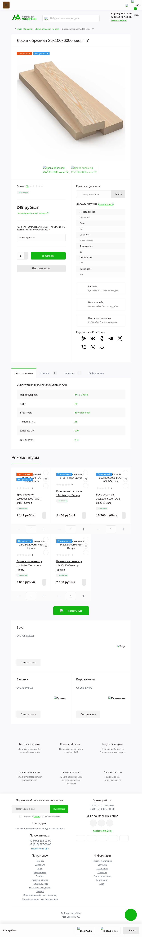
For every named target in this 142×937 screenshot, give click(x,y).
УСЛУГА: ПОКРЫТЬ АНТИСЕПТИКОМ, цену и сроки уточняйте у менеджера (41, 228)
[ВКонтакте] (93, 338)
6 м (76, 439)
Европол (40, 876)
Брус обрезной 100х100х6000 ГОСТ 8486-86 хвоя (28, 498)
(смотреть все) (106, 204)
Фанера (40, 891)
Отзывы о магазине (102, 861)
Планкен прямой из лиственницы (39, 895)
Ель (76, 394)
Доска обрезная (24, 29)
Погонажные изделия (40, 887)
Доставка (102, 865)
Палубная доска (40, 884)
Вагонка (40, 861)
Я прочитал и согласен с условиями (42, 816)
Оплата (37, 816)
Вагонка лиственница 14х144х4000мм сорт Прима (29, 565)
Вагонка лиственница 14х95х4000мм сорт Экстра (69, 565)
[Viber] (84, 347)
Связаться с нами (102, 876)
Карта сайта (102, 880)
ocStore (77, 913)
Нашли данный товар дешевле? (32, 213)
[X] (120, 338)
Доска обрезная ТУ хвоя (47, 29)
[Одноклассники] (102, 338)
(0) (27, 186)
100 (76, 430)
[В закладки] (85, 930)
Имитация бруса (40, 880)
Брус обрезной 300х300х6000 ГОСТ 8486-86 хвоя (108, 498)
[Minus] (26, 258)
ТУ (76, 403)
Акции (102, 884)
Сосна (84, 394)
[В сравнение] (109, 930)
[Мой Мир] (102, 347)
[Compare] (45, 485)
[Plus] (26, 254)
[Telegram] (111, 338)
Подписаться (58, 809)
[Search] (46, 18)
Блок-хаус (40, 865)
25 (75, 421)
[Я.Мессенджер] (84, 338)
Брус (40, 868)
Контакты (102, 872)
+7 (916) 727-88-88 (121, 17)
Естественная (82, 412)
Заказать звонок (119, 20)
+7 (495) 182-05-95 (121, 13)
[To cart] (44, 515)
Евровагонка (40, 872)
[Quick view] (45, 472)
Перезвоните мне (40, 849)
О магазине (102, 868)
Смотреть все (28, 662)
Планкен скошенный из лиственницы (39, 899)
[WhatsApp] (93, 347)
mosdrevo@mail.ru (102, 831)
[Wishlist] (45, 479)
